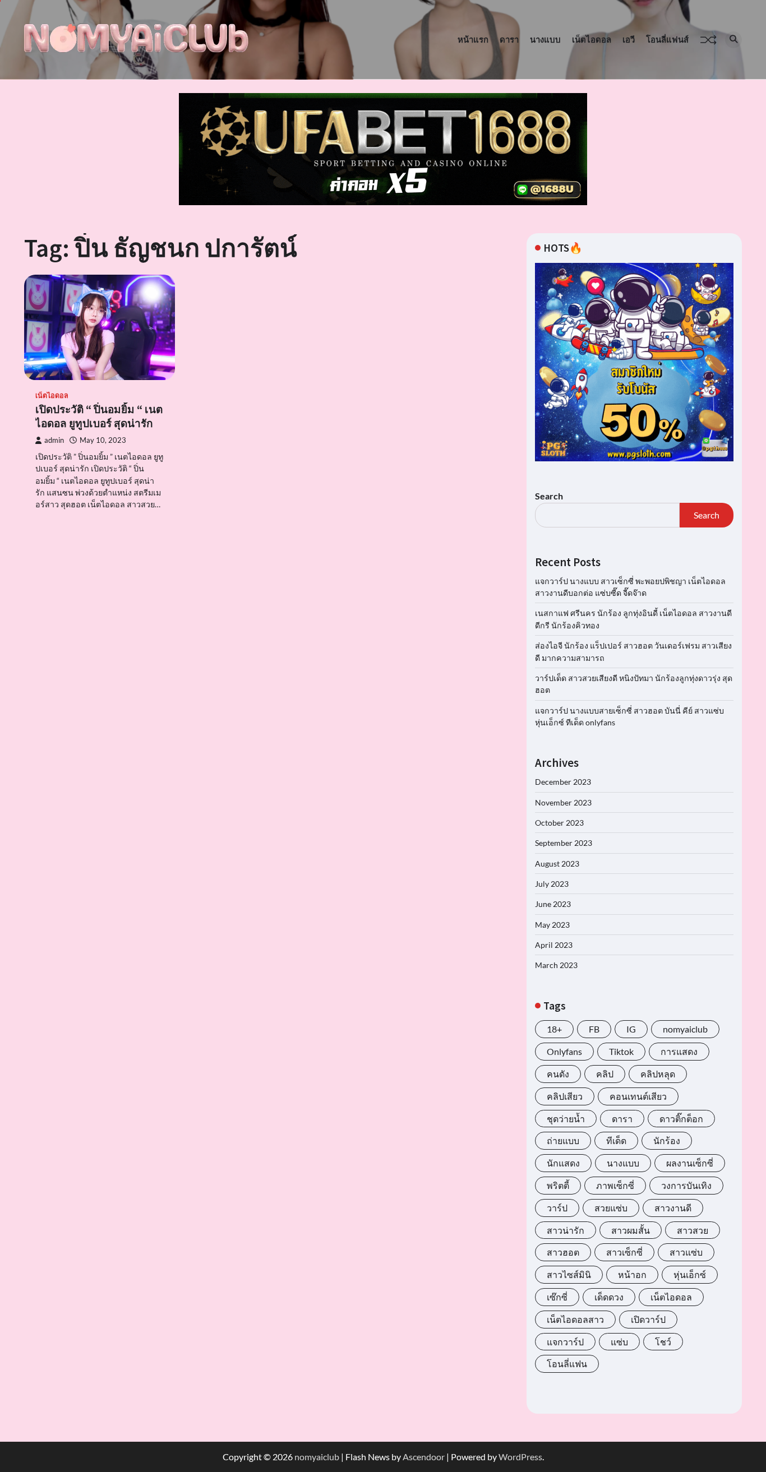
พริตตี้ (558, 1185)
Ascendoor (424, 1456)
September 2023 (563, 843)
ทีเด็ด (616, 1140)
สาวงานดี (672, 1207)
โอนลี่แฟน (567, 1363)
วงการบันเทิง (686, 1185)
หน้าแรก (473, 39)
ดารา (509, 39)
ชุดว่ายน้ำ (566, 1118)
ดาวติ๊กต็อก (681, 1118)
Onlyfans (564, 1051)
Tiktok (621, 1051)
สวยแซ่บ (610, 1207)
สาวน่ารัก (565, 1230)
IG (631, 1029)
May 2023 (552, 924)
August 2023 (557, 863)
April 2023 (554, 945)
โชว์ (663, 1341)
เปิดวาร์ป (648, 1319)
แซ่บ (619, 1341)
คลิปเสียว (565, 1096)
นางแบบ (545, 39)
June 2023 (553, 904)
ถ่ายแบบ (563, 1140)
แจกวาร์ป (565, 1341)
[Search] (733, 39)
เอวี (628, 39)
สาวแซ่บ (686, 1252)
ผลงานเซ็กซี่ (689, 1163)
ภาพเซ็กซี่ (615, 1185)
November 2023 (563, 802)
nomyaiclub (685, 1029)
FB (594, 1029)
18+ (554, 1029)
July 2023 (552, 883)
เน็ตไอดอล (591, 39)
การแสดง (679, 1051)
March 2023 (556, 965)
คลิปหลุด (657, 1073)
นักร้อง (666, 1140)
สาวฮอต (563, 1252)
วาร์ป (557, 1207)
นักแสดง (563, 1163)
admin (54, 440)
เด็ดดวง (609, 1297)
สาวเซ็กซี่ (624, 1252)
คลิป (604, 1073)
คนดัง (558, 1073)
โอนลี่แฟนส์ (667, 39)
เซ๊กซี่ (557, 1297)
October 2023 (559, 822)
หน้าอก (632, 1274)
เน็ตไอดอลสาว (575, 1319)
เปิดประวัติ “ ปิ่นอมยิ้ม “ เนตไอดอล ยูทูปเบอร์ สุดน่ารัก (99, 416)
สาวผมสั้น (630, 1230)
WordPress (520, 1456)
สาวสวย (692, 1230)
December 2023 (563, 781)
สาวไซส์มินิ (569, 1274)
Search (549, 495)
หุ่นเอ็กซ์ (689, 1274)
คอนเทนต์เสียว (638, 1096)
